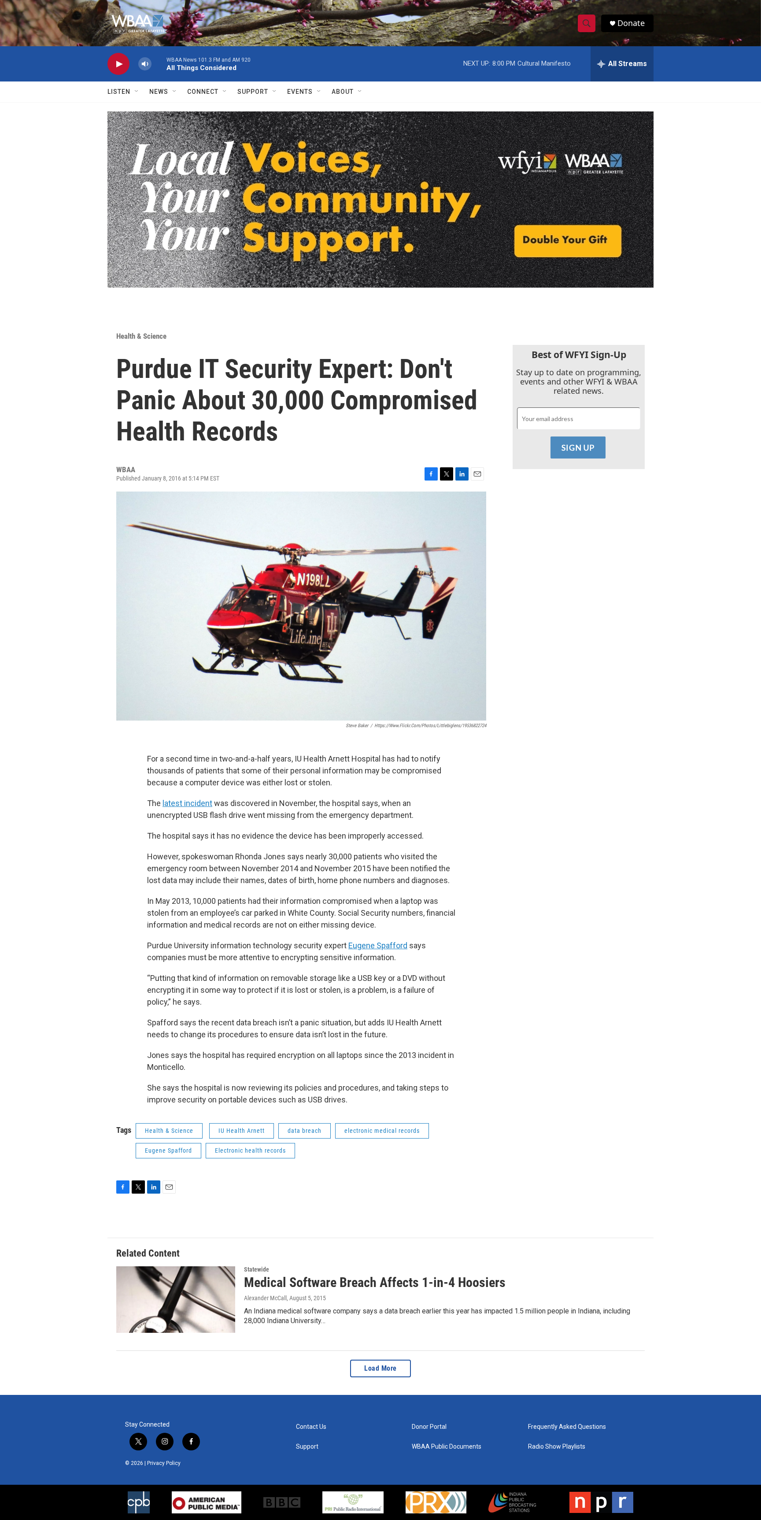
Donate (631, 23)
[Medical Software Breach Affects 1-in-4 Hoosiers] (175, 1299)
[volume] (144, 64)
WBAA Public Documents (446, 1446)
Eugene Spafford (377, 945)
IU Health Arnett (241, 1130)
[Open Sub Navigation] (136, 91)
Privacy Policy (164, 1463)
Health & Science (141, 336)
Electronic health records (250, 1150)
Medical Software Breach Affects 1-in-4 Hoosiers (375, 1282)
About (343, 91)
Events (300, 91)
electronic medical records (382, 1130)
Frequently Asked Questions (567, 1427)
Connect (202, 91)
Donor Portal (429, 1427)
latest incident (187, 803)
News (158, 91)
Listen (118, 91)
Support (252, 91)
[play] (118, 64)
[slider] (159, 63)
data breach (304, 1130)
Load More (380, 1368)
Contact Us (311, 1427)
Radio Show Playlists (556, 1446)
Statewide (256, 1269)
